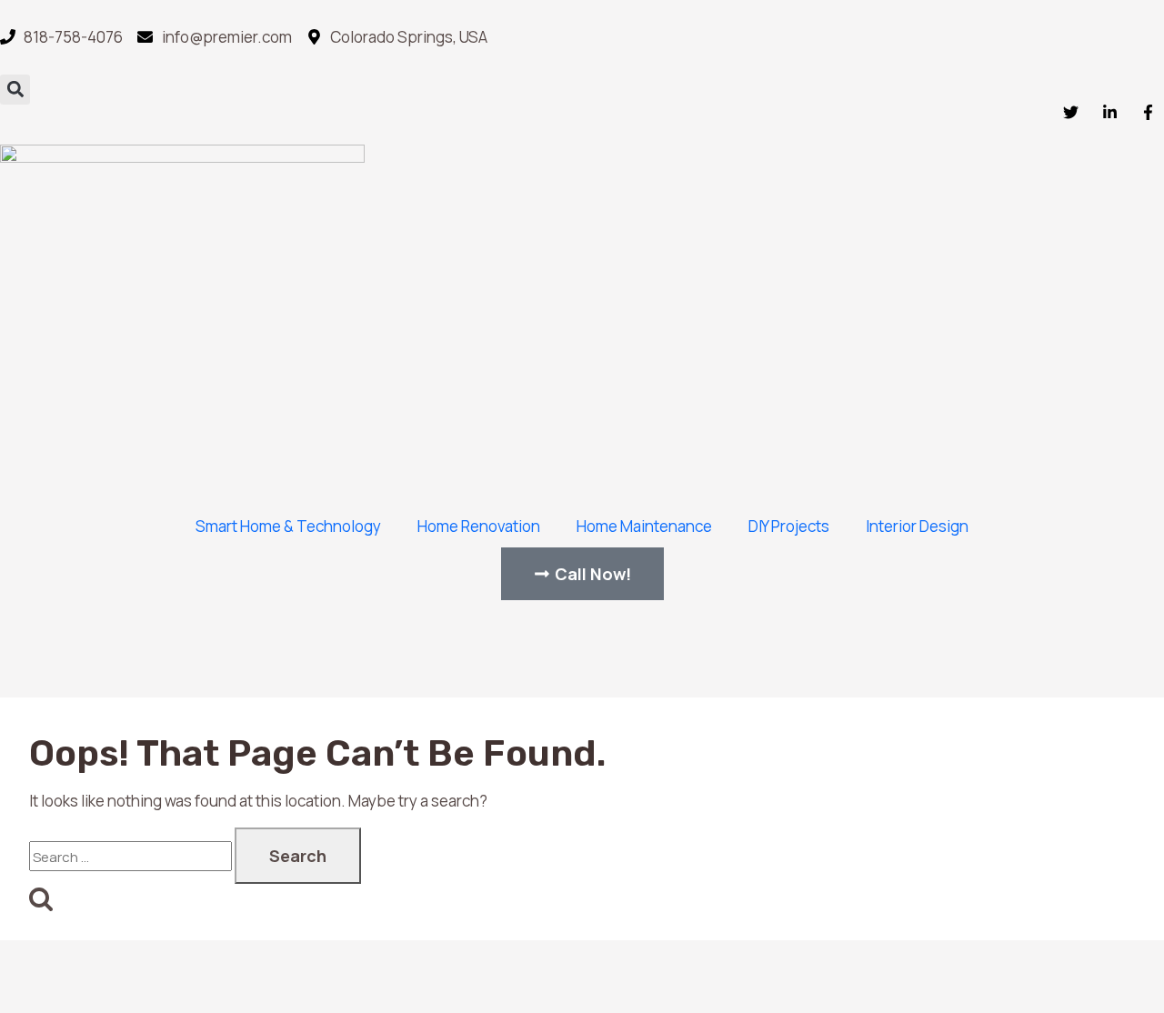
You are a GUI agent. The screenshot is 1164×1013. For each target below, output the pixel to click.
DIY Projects (788, 526)
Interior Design (917, 526)
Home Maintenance (644, 526)
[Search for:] (130, 856)
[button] (15, 90)
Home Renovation (478, 526)
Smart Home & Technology (288, 526)
